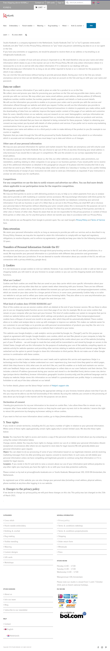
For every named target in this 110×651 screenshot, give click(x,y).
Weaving (8, 547)
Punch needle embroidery (15, 525)
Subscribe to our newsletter (16, 610)
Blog (6, 605)
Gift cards (8, 557)
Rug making (10, 536)
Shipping (62, 536)
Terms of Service (98, 220)
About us (8, 594)
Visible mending (11, 541)
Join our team (10, 599)
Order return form (65, 541)
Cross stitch (9, 520)
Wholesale (62, 547)
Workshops (9, 562)
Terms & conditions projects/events (73, 531)
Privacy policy (63, 520)
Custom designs (11, 552)
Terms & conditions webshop (70, 525)
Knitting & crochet (12, 531)
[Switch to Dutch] (98, 2)
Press (60, 552)
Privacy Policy (81, 220)
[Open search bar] (26, 35)
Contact (8, 624)
